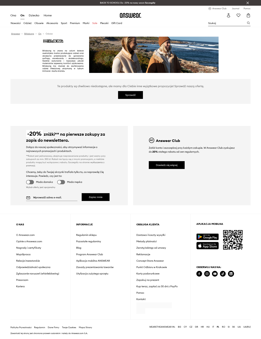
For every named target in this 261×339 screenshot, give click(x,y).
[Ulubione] (238, 15)
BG (179, 332)
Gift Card (116, 23)
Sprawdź (130, 95)
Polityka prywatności (21, 333)
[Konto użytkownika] (228, 15)
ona (13, 15)
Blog (78, 247)
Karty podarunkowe (147, 273)
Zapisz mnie (95, 197)
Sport (64, 23)
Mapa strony (85, 333)
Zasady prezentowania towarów (95, 267)
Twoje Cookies (69, 333)
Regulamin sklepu (86, 235)
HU (208, 332)
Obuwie (39, 23)
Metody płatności (146, 241)
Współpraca (23, 254)
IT (213, 332)
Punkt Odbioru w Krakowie (151, 267)
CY (185, 332)
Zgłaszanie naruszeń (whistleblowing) (37, 273)
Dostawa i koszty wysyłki (150, 235)
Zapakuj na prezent (147, 280)
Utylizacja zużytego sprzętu (92, 273)
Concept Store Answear (150, 260)
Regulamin (39, 333)
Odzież (27, 23)
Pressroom (22, 280)
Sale (94, 23)
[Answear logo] (130, 15)
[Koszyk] (248, 15)
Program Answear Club (89, 254)
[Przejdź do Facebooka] (199, 274)
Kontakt (141, 299)
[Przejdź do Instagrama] (207, 274)
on (22, 15)
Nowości (16, 23)
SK (233, 332)
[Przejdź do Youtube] (215, 274)
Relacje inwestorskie (28, 260)
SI (229, 332)
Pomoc (140, 292)
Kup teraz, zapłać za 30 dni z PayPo (157, 286)
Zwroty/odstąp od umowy (151, 247)
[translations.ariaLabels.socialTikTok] (223, 274)
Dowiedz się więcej (167, 165)
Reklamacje (143, 254)
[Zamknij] (248, 3)
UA (239, 332)
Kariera (20, 286)
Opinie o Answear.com (29, 241)
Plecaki (104, 23)
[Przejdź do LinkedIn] (231, 274)
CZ (190, 332)
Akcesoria (52, 23)
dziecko (34, 15)
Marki (86, 23)
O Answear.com (25, 235)
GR (196, 332)
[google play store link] (207, 237)
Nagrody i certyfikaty (28, 247)
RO (223, 332)
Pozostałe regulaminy (88, 241)
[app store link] (207, 245)
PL (218, 332)
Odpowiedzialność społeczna (33, 267)
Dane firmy (53, 333)
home (48, 15)
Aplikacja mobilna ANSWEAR (93, 260)
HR (202, 332)
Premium (75, 23)
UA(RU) (247, 332)
